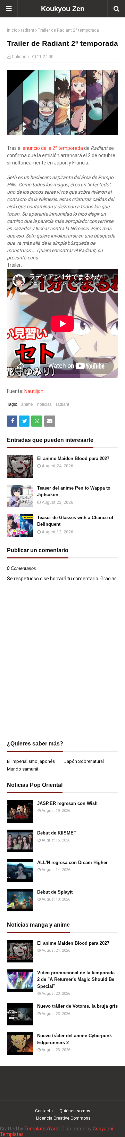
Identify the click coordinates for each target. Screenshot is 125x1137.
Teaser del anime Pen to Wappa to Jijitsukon (73, 491)
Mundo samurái (22, 769)
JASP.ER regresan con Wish (67, 803)
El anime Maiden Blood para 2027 (73, 458)
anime (27, 404)
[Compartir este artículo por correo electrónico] (49, 421)
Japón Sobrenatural (84, 761)
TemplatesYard (41, 1128)
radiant (27, 30)
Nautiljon (33, 391)
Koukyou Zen (62, 9)
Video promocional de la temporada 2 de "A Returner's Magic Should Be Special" (76, 979)
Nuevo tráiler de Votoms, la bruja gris (77, 1006)
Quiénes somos (74, 1110)
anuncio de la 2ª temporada (53, 148)
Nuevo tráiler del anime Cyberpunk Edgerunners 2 (74, 1039)
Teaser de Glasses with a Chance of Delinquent (75, 521)
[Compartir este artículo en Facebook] (12, 421)
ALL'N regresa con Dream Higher (72, 862)
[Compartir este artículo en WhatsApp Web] (36, 421)
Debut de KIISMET (56, 833)
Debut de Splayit (55, 892)
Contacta (44, 1110)
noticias (44, 404)
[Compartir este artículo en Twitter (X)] (24, 421)
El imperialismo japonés (31, 761)
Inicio (12, 30)
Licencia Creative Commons (63, 1118)
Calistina (20, 56)
